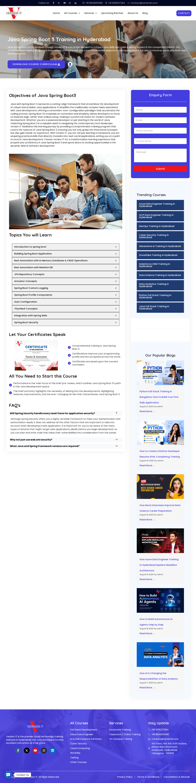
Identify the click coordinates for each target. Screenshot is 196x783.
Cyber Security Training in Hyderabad (154, 236)
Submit (160, 169)
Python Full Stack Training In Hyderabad (155, 296)
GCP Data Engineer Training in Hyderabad (156, 216)
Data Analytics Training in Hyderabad (154, 285)
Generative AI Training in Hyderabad (160, 246)
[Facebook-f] (18, 750)
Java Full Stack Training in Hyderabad (154, 307)
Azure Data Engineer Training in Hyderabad (157, 205)
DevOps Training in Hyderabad (156, 226)
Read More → (147, 411)
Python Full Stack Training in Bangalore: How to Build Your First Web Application (159, 397)
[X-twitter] (27, 750)
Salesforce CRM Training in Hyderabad (154, 265)
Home (56, 13)
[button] (72, 13)
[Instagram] (44, 750)
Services (89, 13)
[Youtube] (35, 750)
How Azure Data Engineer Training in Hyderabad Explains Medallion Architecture (159, 565)
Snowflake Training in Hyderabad (158, 255)
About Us (133, 13)
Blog (145, 13)
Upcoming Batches (112, 13)
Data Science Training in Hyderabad (160, 275)
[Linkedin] (52, 750)
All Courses (70, 13)
